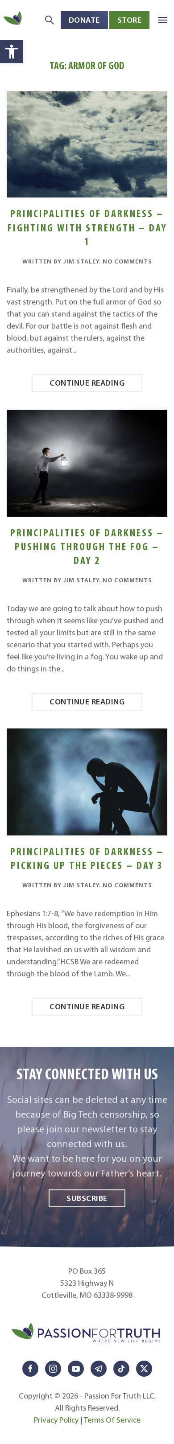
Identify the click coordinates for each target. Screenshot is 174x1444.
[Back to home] (13, 19)
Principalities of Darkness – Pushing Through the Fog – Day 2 (87, 546)
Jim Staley (81, 261)
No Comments (127, 261)
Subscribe (87, 1198)
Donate (84, 20)
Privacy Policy (56, 1420)
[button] (11, 51)
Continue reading (87, 383)
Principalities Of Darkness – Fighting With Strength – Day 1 (87, 227)
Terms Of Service (112, 1420)
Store (129, 20)
